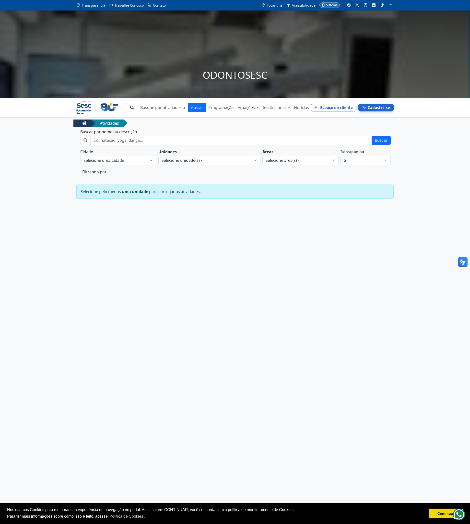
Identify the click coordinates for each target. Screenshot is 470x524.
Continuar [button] (445, 513)
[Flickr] (390, 5)
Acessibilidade (303, 5)
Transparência (93, 5)
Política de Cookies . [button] (127, 516)
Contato (159, 5)
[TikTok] (382, 5)
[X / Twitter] (357, 5)
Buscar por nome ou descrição (108, 131)
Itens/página (352, 151)
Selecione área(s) (281, 160)
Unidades (167, 151)
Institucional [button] (275, 107)
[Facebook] (349, 5)
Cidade (86, 151)
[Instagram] (365, 5)
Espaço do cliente (336, 107)
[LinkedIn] (374, 5)
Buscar (197, 107)
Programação (221, 107)
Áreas (267, 151)
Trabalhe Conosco (129, 5)
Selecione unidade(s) (181, 160)
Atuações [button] (247, 107)
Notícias (301, 107)
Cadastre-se (379, 107)
